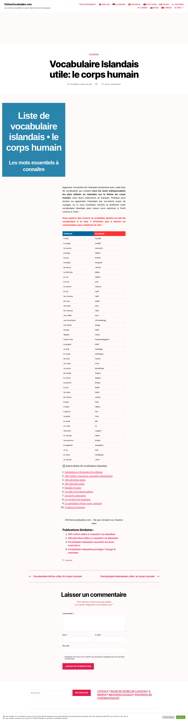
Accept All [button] (180, 717)
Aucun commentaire (113, 84)
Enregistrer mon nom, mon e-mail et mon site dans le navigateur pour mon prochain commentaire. (94, 658)
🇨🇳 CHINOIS (166, 8)
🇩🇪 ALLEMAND (118, 4)
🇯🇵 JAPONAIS (178, 4)
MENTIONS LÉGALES (121, 694)
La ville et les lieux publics (79, 491)
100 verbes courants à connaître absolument (89, 476)
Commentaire (68, 614)
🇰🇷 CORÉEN (142, 8)
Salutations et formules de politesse (84, 472)
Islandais (94, 54)
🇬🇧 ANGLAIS (104, 4)
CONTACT (103, 691)
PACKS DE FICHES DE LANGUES (129, 691)
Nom (65, 635)
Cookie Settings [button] (168, 717)
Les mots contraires (75, 495)
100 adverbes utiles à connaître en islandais (93, 538)
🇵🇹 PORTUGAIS (150, 4)
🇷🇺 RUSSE (154, 8)
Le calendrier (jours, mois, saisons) (83, 503)
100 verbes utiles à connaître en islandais (91, 534)
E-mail (98, 635)
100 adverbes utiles (75, 480)
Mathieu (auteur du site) (82, 84)
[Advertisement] (94, 28)
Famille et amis (73, 487)
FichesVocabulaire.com (18, 4)
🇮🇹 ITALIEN (164, 4)
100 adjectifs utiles (75, 484)
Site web (65, 646)
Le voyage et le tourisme (78, 499)
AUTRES (177, 8)
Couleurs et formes (75, 507)
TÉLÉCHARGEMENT (87, 4)
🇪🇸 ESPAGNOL (134, 4)
